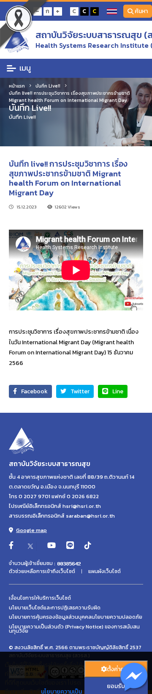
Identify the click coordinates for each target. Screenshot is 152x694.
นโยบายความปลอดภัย (117, 617)
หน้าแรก (17, 85)
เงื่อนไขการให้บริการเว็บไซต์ (40, 598)
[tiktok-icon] (87, 546)
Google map (31, 530)
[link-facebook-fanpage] (11, 546)
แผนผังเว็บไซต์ (104, 571)
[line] (70, 546)
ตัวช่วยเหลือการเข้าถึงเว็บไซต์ (42, 571)
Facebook (34, 391)
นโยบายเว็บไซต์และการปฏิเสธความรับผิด (54, 608)
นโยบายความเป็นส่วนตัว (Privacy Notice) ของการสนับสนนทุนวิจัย (74, 629)
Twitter (80, 391)
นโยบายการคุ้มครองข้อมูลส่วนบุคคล (50, 617)
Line (117, 391)
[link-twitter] (30, 546)
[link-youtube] (51, 546)
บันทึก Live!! (47, 85)
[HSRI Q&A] (134, 677)
